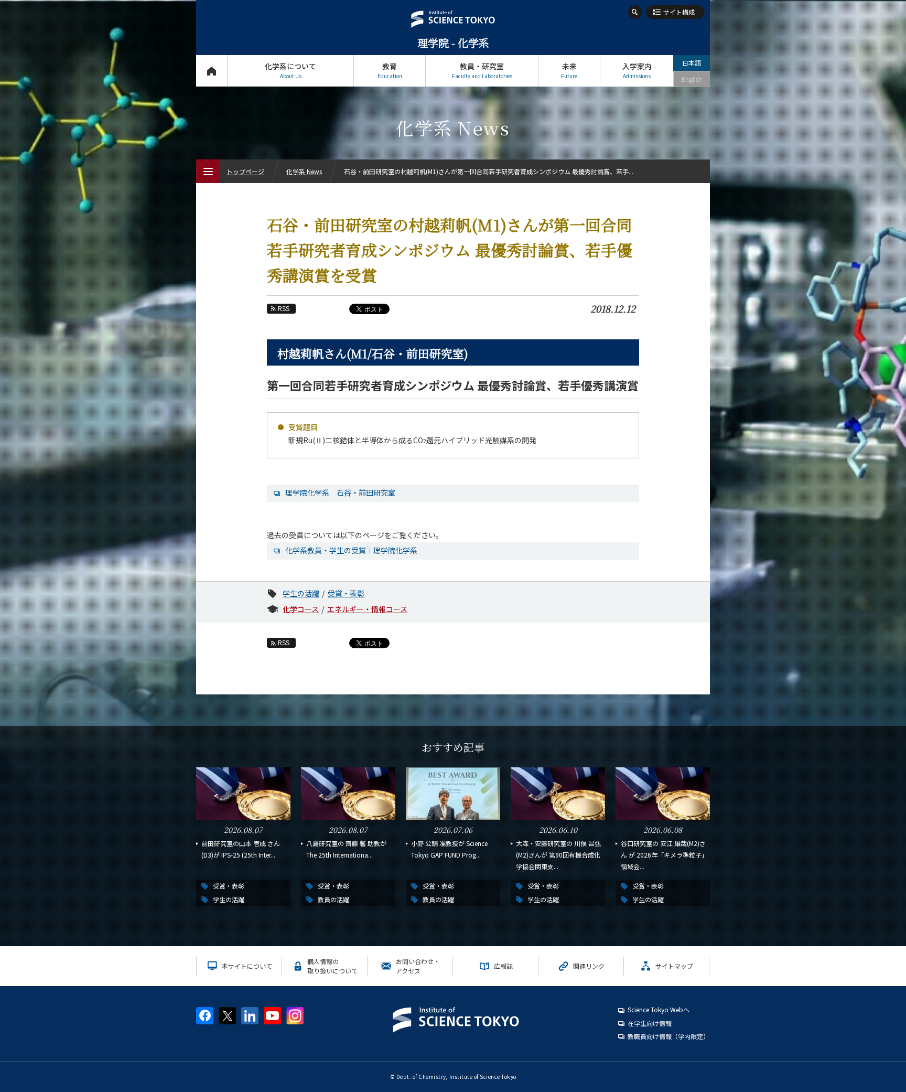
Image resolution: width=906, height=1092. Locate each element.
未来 (569, 70)
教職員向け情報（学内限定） (668, 1036)
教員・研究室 (482, 70)
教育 (390, 70)
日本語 (691, 62)
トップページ (211, 71)
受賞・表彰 (346, 593)
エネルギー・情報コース (367, 609)
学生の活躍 (301, 593)
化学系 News (304, 171)
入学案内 (637, 70)
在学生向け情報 (650, 1023)
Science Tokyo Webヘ (658, 1009)
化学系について (290, 70)
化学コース (301, 609)
